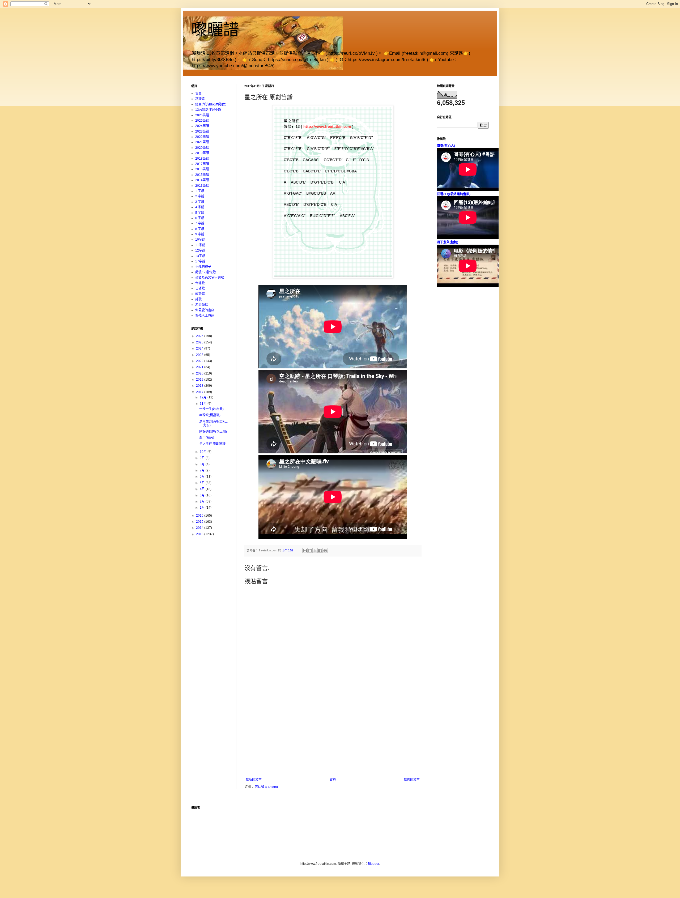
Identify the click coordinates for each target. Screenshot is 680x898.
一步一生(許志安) (211, 409)
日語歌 (200, 288)
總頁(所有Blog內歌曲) (210, 104)
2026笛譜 (202, 115)
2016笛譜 (202, 169)
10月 (203, 452)
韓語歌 (200, 294)
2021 (200, 367)
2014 (200, 528)
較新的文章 (254, 779)
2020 (200, 373)
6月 (203, 476)
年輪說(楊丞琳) (209, 415)
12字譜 (200, 250)
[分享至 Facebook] (320, 550)
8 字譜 (199, 229)
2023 (200, 355)
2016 (200, 515)
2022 (200, 361)
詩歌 (198, 299)
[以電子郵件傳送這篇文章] (305, 550)
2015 (200, 522)
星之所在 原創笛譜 (212, 444)
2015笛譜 (202, 175)
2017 (200, 392)
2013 (200, 534)
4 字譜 (199, 207)
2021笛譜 (202, 142)
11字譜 (200, 245)
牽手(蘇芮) (206, 438)
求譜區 (200, 99)
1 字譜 (199, 191)
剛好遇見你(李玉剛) (213, 431)
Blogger (373, 864)
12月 (203, 397)
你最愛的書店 (204, 310)
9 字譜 (199, 234)
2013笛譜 (202, 186)
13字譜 (200, 256)
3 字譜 (199, 202)
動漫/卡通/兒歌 (205, 272)
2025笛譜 (202, 120)
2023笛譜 (202, 131)
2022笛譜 (202, 137)
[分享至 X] (315, 550)
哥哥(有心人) (446, 146)
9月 (203, 458)
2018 (200, 386)
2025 (200, 342)
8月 (203, 464)
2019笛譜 (202, 153)
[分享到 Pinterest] (325, 550)
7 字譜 (199, 223)
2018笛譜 (202, 158)
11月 (203, 404)
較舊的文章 (412, 779)
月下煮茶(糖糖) (447, 242)
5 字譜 (199, 213)
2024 (200, 348)
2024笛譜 (202, 126)
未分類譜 (201, 305)
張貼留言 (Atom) (266, 787)
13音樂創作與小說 (208, 110)
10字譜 (200, 239)
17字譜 (200, 261)
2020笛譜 (202, 148)
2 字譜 (199, 196)
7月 (203, 470)
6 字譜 (199, 218)
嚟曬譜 (215, 30)
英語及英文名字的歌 (209, 277)
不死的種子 (203, 267)
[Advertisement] (333, 738)
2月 (203, 501)
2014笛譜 (202, 180)
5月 (203, 483)
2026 (200, 336)
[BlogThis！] (310, 550)
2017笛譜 (202, 164)
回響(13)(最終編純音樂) (453, 194)
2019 (200, 379)
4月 (203, 489)
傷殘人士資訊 (204, 315)
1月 (203, 507)
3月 (203, 495)
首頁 (333, 779)
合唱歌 (200, 283)
